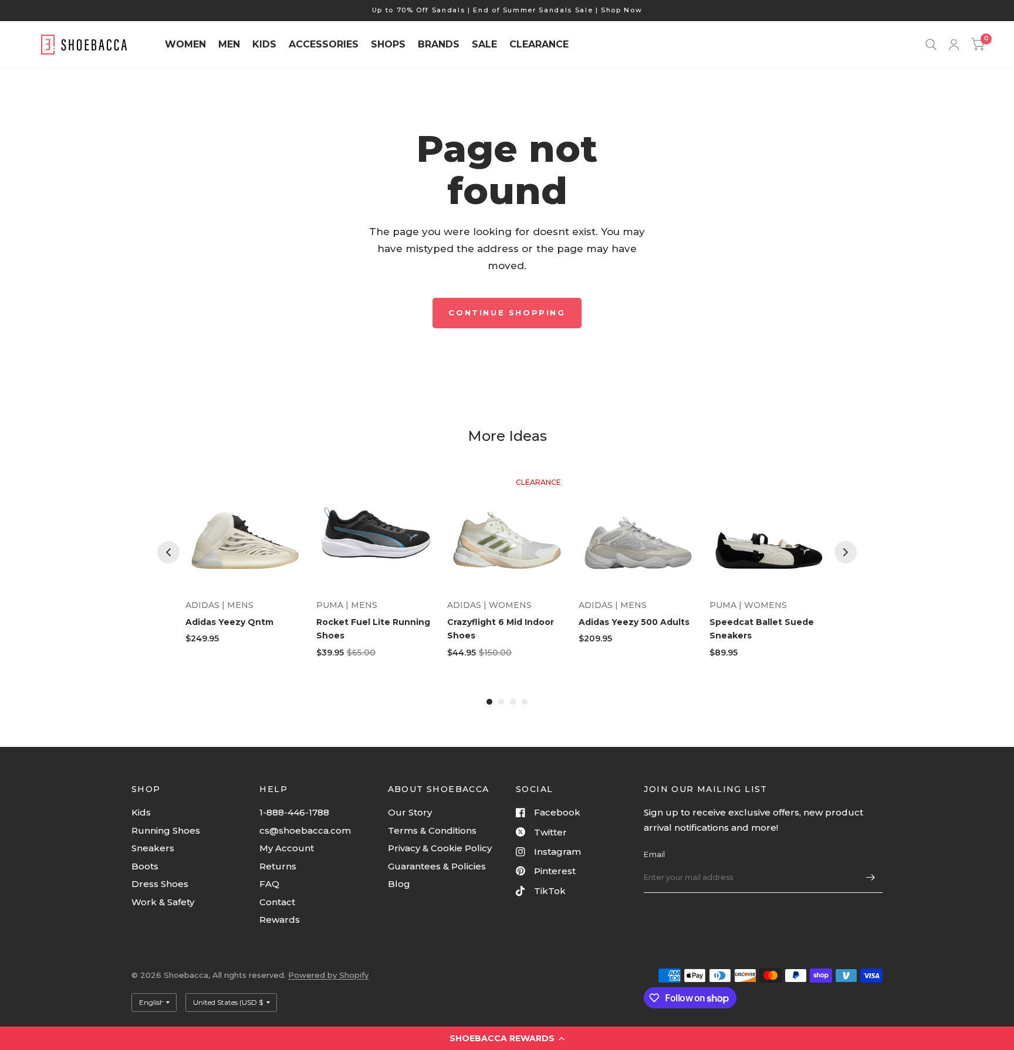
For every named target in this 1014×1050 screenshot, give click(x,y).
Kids (141, 812)
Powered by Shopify (328, 975)
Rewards (279, 919)
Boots (144, 866)
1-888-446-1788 (294, 812)
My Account (286, 848)
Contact (277, 902)
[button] (507, 1038)
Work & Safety (162, 902)
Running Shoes (165, 830)
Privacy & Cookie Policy (440, 848)
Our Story (410, 812)
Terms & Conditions (432, 830)
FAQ (269, 883)
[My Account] (953, 44)
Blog (399, 883)
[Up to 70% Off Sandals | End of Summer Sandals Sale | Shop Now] (507, 10)
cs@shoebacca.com (305, 830)
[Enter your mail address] (871, 877)
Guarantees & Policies (437, 866)
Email (654, 854)
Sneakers (152, 848)
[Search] (931, 44)
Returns (277, 866)
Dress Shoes (159, 883)
